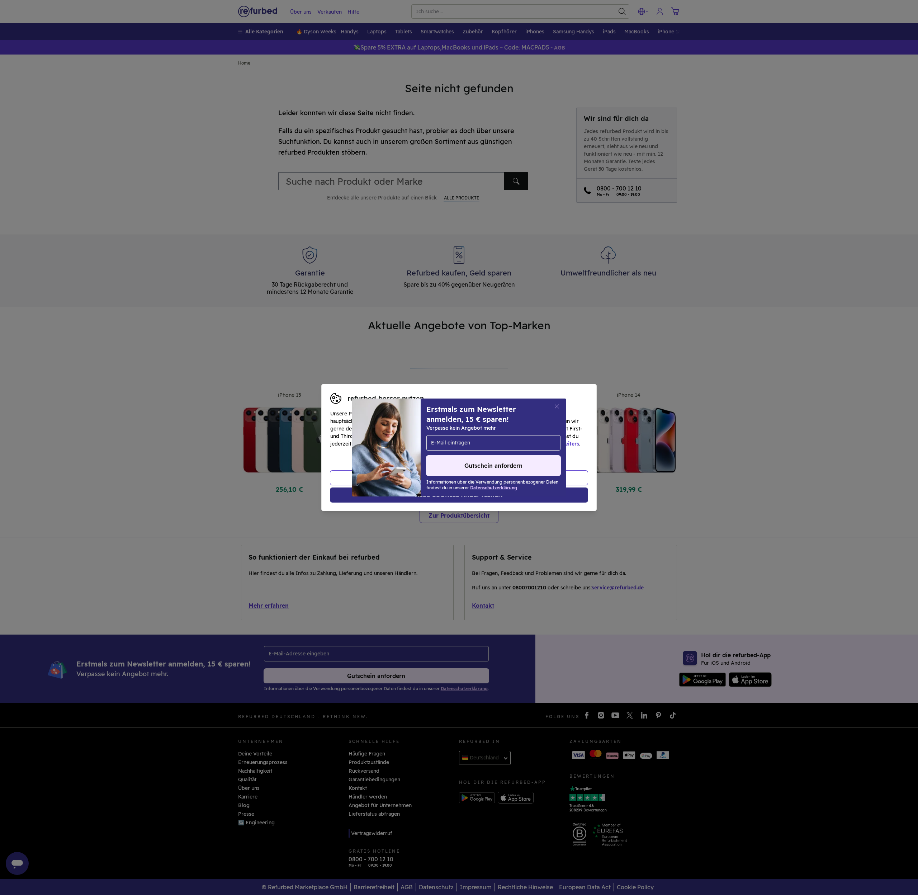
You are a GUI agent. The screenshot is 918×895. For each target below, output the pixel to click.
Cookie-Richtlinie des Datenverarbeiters (529, 444)
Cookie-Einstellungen (527, 436)
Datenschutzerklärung (428, 444)
